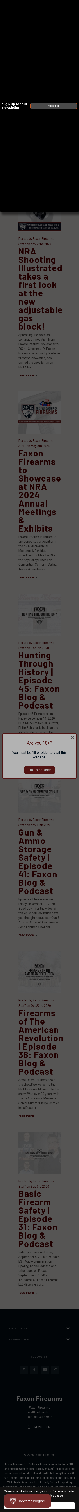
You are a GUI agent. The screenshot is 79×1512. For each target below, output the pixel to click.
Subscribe (54, 105)
